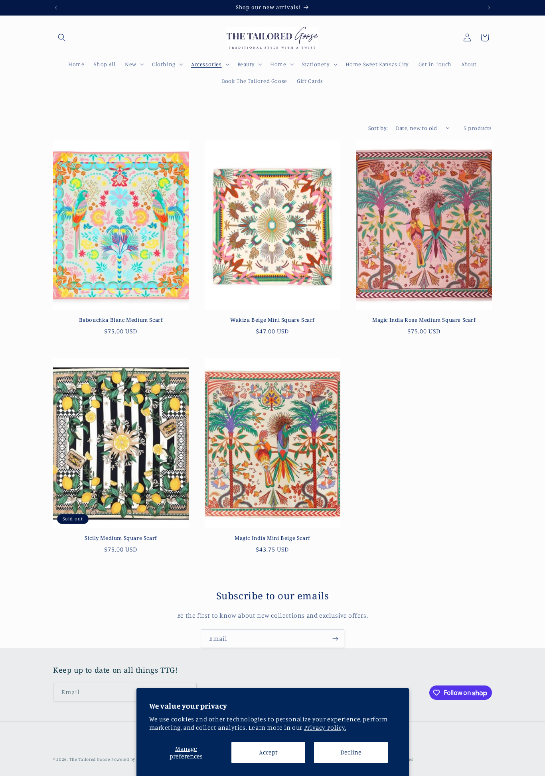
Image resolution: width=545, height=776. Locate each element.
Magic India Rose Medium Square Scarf (424, 320)
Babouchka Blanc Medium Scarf (121, 320)
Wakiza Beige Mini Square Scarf (272, 320)
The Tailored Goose (89, 759)
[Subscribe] (335, 638)
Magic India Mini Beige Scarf (272, 538)
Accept (268, 752)
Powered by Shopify (132, 759)
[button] (62, 37)
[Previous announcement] (56, 7)
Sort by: (377, 127)
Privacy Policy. (325, 727)
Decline (350, 752)
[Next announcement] (489, 7)
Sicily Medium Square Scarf (121, 538)
